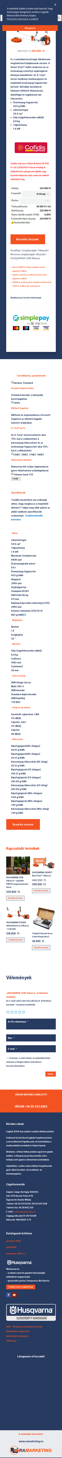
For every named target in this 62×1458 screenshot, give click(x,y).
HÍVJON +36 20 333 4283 (31, 1106)
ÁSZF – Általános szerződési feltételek (24, 1326)
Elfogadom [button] (30, 28)
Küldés (51, 1074)
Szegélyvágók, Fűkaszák (35, 250)
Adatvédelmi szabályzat (17, 1336)
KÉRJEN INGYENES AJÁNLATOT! (31, 1094)
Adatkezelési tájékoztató (18, 1331)
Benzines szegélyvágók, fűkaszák (28, 254)
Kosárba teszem (27, 239)
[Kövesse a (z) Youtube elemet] (14, 1295)
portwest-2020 (13, 1241)
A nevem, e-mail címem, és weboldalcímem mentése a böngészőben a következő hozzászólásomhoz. (28, 1062)
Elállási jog (11, 1340)
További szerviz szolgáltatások (20, 1287)
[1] (24, 614)
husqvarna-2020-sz (15, 1253)
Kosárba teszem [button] (15, 898)
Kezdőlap (15, 250)
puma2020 (11, 1247)
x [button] (55, 4)
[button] (46, 32)
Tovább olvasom (15, 940)
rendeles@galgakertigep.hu (24, 1212)
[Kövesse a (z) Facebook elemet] (8, 1295)
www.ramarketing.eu (31, 1441)
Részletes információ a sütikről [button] (22, 19)
